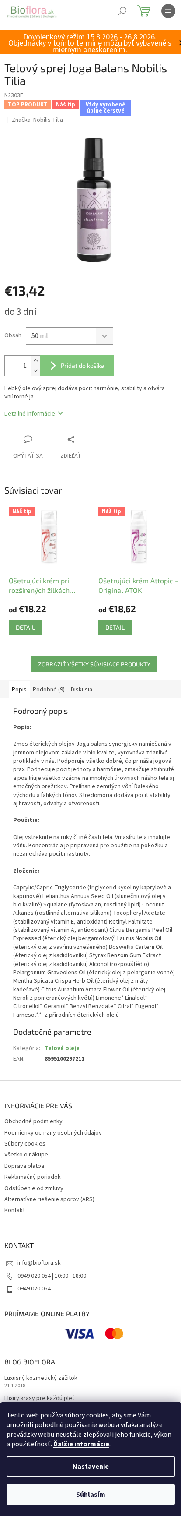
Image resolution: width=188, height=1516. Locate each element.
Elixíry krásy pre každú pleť (39, 1398)
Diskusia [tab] (81, 689)
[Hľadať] (122, 11)
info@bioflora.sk (39, 1263)
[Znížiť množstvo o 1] (35, 371)
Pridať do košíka (82, 365)
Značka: (37, 120)
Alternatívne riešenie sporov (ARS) (49, 1199)
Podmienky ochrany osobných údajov (53, 1132)
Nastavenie (91, 1466)
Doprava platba (24, 1166)
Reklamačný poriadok (32, 1177)
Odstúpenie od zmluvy (33, 1188)
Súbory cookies (24, 1143)
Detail (25, 627)
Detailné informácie (29, 413)
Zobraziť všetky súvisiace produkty (94, 664)
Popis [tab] (19, 689)
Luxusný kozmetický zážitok (40, 1378)
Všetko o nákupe (26, 1154)
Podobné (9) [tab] (49, 689)
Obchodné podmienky (33, 1121)
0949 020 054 (34, 1288)
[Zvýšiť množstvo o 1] (35, 361)
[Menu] (168, 11)
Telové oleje (62, 1048)
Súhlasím (90, 1494)
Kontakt (14, 1210)
